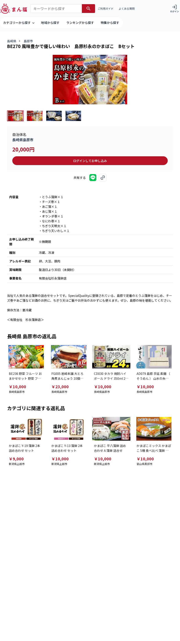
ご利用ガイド (105, 8)
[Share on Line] (92, 177)
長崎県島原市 (22, 139)
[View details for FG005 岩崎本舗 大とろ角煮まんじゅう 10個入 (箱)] (69, 357)
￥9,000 (16, 458)
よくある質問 (127, 8)
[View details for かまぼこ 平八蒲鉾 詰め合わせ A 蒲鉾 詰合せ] (111, 428)
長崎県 (11, 41)
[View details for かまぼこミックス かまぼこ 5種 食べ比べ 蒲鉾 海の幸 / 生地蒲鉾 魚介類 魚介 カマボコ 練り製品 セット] (154, 428)
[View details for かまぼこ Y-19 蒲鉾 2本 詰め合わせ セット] (26, 428)
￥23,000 (60, 386)
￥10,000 (17, 386)
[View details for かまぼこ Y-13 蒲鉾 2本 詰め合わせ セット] (69, 428)
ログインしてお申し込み (90, 160)
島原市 (28, 41)
